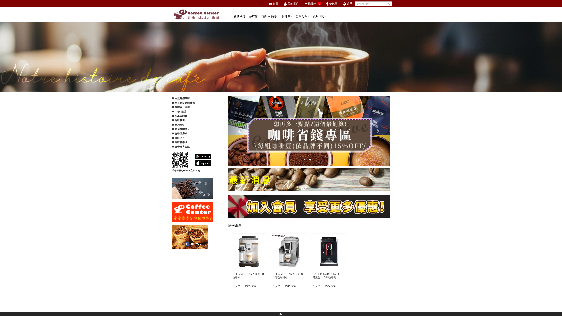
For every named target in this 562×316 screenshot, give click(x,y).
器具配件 (301, 16)
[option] (249, 262)
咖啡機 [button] (286, 16)
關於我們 (239, 16)
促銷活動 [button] (318, 16)
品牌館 (253, 16)
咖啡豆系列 (269, 16)
